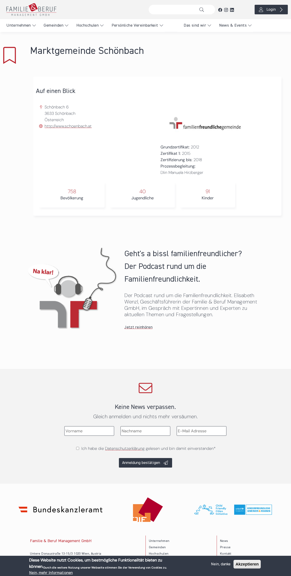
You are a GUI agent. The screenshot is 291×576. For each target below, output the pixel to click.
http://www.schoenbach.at (68, 126)
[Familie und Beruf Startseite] (72, 9)
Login (271, 10)
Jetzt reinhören (138, 327)
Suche (203, 9)
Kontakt (225, 553)
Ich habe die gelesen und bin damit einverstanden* (148, 448)
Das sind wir (195, 25)
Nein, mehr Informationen (51, 573)
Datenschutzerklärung (125, 448)
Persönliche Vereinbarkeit (135, 25)
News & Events (233, 25)
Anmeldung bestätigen (141, 463)
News (224, 541)
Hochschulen (87, 25)
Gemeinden (53, 25)
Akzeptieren (247, 564)
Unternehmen (18, 25)
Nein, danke (221, 564)
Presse (225, 547)
